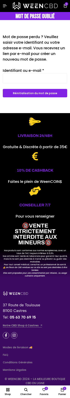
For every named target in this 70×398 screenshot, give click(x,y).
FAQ (5, 355)
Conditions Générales (17, 362)
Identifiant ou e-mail (23, 70)
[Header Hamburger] (5, 6)
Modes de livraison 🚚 (17, 347)
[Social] (6, 335)
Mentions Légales (14, 370)
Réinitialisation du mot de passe (35, 93)
